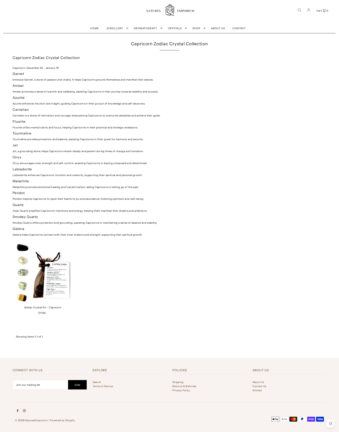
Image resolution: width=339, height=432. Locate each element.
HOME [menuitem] (94, 28)
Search (97, 382)
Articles (257, 390)
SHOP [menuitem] (196, 28)
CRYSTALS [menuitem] (175, 28)
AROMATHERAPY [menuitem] (145, 28)
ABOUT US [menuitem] (218, 28)
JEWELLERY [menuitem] (114, 28)
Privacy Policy (181, 390)
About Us (258, 382)
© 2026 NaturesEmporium (31, 420)
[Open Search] (299, 10)
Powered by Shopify (62, 420)
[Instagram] (24, 410)
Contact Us (259, 386)
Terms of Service (103, 386)
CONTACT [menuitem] (239, 28)
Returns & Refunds (184, 386)
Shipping (178, 382)
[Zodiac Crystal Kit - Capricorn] (43, 273)
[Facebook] (17, 410)
